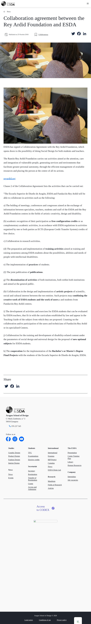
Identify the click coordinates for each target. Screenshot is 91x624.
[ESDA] (8, 3)
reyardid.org (9, 178)
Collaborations (43, 34)
